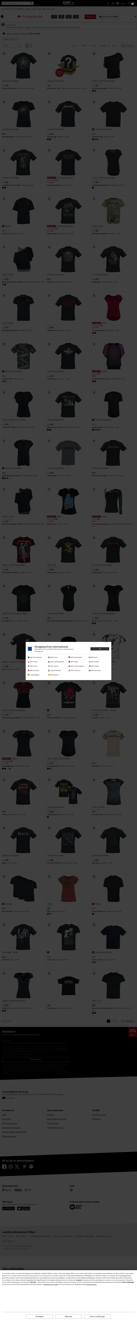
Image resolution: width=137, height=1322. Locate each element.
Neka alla (68, 1316)
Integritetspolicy (91, 1284)
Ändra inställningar (97, 1316)
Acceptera (39, 1316)
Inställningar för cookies (50, 1284)
